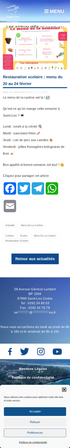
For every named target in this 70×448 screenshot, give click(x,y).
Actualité (10, 225)
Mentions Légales (33, 368)
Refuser (35, 422)
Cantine (9, 235)
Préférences (35, 432)
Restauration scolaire (16, 240)
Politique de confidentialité (33, 442)
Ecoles (23, 235)
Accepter (35, 411)
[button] (64, 390)
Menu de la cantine (32, 225)
